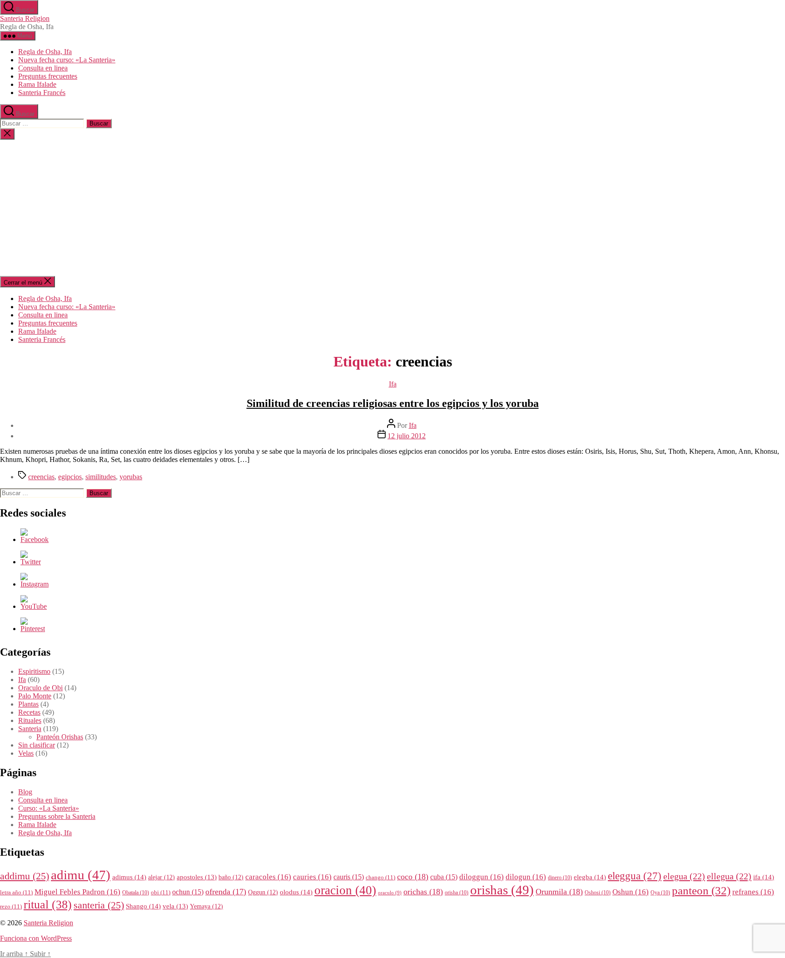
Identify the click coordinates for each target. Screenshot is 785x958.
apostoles (197, 877)
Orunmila (559, 891)
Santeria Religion (25, 18)
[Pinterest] (32, 628)
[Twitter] (30, 562)
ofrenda (225, 891)
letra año (16, 892)
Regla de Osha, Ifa (45, 51)
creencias (41, 477)
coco (412, 876)
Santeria (29, 728)
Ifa (393, 384)
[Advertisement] (392, 207)
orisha (456, 893)
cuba (443, 877)
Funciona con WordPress (36, 938)
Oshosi (598, 893)
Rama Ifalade (37, 84)
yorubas (130, 477)
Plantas (28, 704)
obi (160, 892)
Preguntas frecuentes (47, 76)
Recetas (29, 712)
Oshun (630, 892)
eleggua (634, 876)
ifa (763, 877)
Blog (25, 792)
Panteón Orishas (59, 737)
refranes (753, 892)
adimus (129, 877)
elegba (590, 877)
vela (175, 906)
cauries (312, 877)
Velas (26, 753)
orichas (423, 891)
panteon (701, 890)
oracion (345, 890)
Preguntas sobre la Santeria (56, 816)
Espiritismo (34, 671)
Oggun (263, 892)
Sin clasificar (36, 745)
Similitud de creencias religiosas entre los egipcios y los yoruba (393, 403)
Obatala (135, 893)
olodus (296, 892)
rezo (11, 906)
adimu (80, 875)
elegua (684, 876)
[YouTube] (33, 606)
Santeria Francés (41, 92)
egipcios (70, 477)
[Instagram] (34, 584)
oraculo (390, 892)
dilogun (526, 877)
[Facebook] (34, 539)
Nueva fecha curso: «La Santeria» (66, 60)
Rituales (29, 720)
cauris (348, 877)
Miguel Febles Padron (77, 892)
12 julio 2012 (407, 436)
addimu (24, 876)
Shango (143, 906)
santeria (99, 905)
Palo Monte (34, 696)
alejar (161, 877)
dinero (560, 878)
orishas (502, 890)
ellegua (729, 876)
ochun (188, 892)
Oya (660, 893)
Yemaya (206, 906)
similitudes (100, 477)
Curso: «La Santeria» (48, 808)
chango (380, 877)
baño (231, 877)
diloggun (481, 877)
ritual (48, 904)
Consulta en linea (43, 68)
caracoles (268, 877)
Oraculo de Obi (40, 688)
